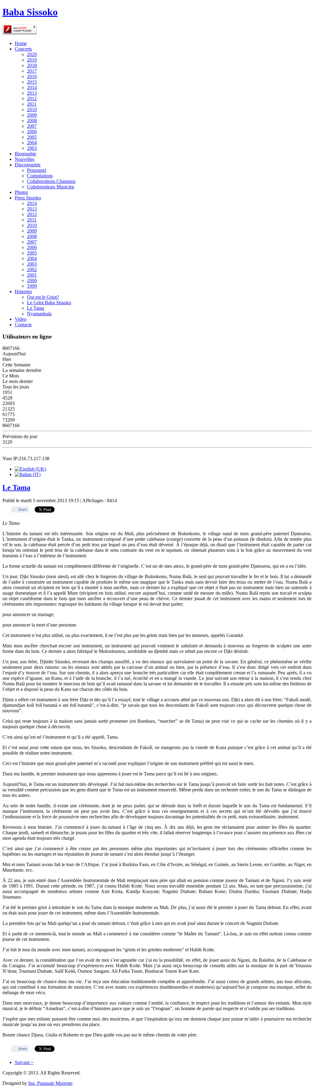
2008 (32, 120)
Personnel (36, 170)
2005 (32, 137)
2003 (32, 148)
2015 (32, 82)
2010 (32, 109)
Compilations (40, 175)
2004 (32, 142)
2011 (31, 104)
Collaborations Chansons (51, 181)
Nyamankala (39, 313)
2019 (32, 60)
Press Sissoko (28, 197)
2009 (32, 115)
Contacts (23, 324)
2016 (32, 76)
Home (21, 43)
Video (20, 319)
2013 (32, 93)
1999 (32, 286)
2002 (32, 269)
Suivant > (24, 1062)
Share (22, 509)
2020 (32, 54)
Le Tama (35, 308)
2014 (32, 87)
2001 (32, 275)
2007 (32, 126)
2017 (32, 71)
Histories (23, 291)
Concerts (23, 48)
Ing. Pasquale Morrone (50, 1083)
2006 (32, 131)
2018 (32, 65)
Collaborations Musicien (50, 186)
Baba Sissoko (30, 11)
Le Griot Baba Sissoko (49, 302)
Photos (21, 192)
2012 (32, 98)
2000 (32, 280)
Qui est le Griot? (43, 297)
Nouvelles (24, 159)
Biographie (25, 153)
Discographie (27, 164)
